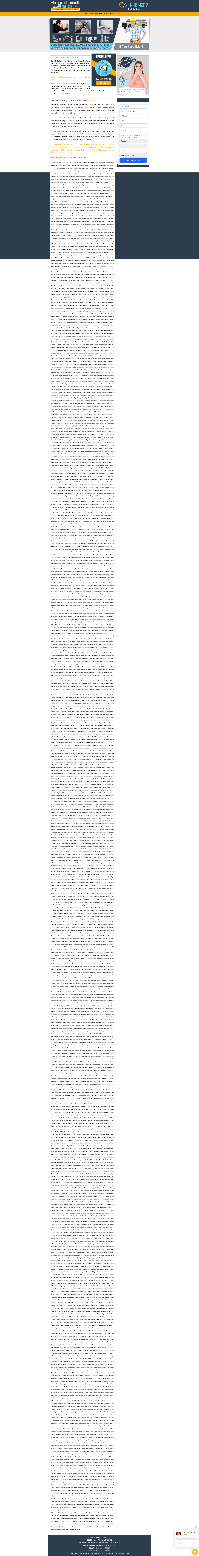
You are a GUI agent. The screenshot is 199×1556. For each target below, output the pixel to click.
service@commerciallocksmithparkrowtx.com (99, 1545)
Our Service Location (122, 1553)
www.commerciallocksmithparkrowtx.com (93, 1543)
